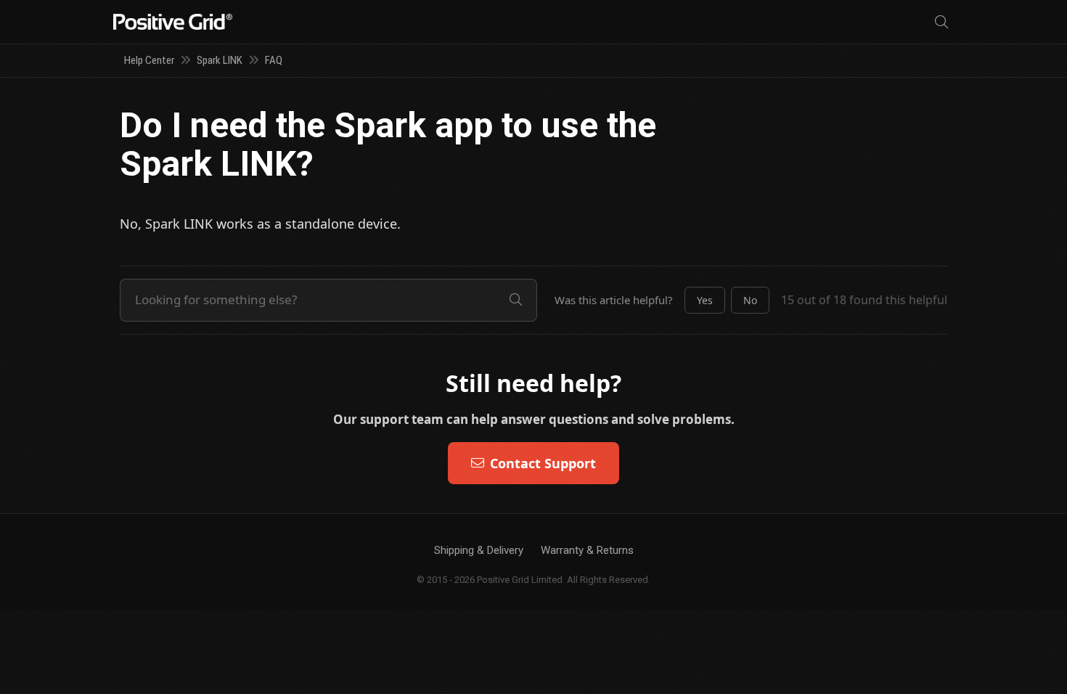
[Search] (941, 22)
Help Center (149, 60)
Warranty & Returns (587, 550)
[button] (704, 300)
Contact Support (543, 463)
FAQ (273, 60)
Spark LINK (219, 60)
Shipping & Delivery (478, 550)
